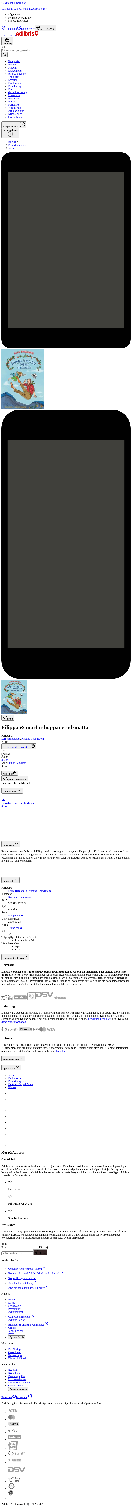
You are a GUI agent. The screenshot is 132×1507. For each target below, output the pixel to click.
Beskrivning (8, 845)
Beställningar (15, 1349)
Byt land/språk (17, 1337)
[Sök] (4, 54)
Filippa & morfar (17, 762)
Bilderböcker (15, 1078)
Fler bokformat (10, 791)
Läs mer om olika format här (17, 747)
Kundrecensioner (11, 1059)
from (4, 1243)
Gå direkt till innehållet (13, 2)
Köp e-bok (8, 774)
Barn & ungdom (17, 1081)
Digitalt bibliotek (17, 1358)
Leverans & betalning (13, 958)
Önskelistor (14, 1352)
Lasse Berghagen (10, 738)
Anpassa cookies (18, 1389)
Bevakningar (15, 1355)
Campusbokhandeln (19, 1316)
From (4, 1247)
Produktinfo (8, 881)
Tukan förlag (15, 927)
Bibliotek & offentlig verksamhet (26, 1324)
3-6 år (11, 1075)
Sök (3, 46)
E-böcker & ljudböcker (20, 1084)
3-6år (4, 759)
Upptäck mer (9, 1068)
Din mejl (43, 1250)
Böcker (12, 1087)
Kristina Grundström (32, 738)
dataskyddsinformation (13, 1021)
